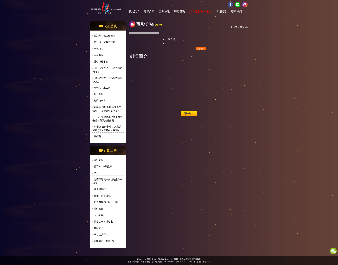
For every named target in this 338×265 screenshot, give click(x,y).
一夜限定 (98, 48)
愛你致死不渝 (101, 61)
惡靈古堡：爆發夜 (103, 221)
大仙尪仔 (98, 215)
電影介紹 (149, 11)
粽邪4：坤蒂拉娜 (103, 166)
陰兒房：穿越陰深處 (104, 42)
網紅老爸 (98, 160)
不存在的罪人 (101, 234)
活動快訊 (164, 11)
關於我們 (134, 11)
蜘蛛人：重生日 (102, 87)
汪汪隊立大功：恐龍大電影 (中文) (107, 69)
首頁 (235, 27)
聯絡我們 (236, 11)
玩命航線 (98, 55)
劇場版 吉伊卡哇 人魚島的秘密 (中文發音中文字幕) (106, 108)
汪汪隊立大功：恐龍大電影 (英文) (107, 79)
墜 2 (96, 173)
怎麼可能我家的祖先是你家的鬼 (107, 181)
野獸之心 (98, 228)
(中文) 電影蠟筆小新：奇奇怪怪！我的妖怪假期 (107, 118)
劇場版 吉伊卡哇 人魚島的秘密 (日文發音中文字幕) (106, 128)
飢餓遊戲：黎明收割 (104, 241)
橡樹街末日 (100, 100)
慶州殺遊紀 (100, 189)
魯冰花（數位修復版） (106, 35)
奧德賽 (97, 136)
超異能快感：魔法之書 (106, 202)
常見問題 (221, 11)
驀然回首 (98, 208)
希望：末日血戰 (102, 195)
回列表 (187, 113)
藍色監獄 (98, 94)
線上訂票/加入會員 (200, 11)
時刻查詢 (179, 11)
